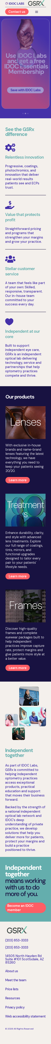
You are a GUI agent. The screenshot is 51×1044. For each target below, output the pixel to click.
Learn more (18, 480)
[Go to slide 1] (23, 113)
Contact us (16, 12)
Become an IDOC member (20, 908)
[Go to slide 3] (28, 113)
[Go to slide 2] (25, 113)
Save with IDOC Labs (25, 90)
